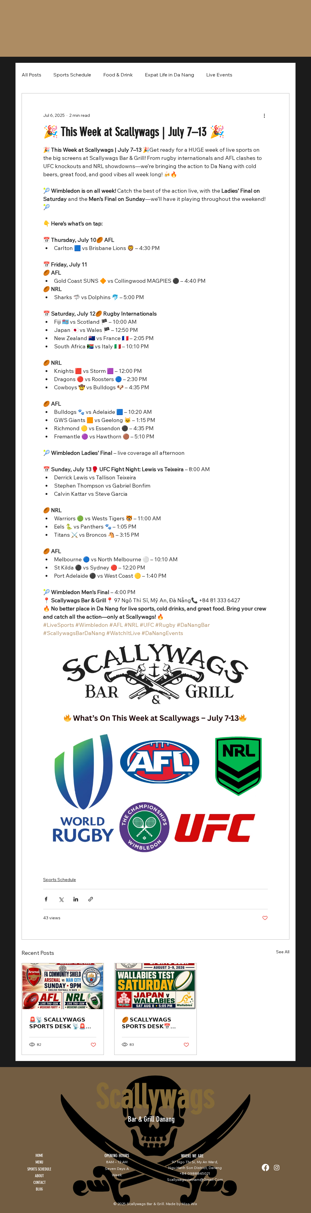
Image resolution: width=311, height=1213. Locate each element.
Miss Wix (189, 1203)
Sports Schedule (72, 75)
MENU (39, 1162)
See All (282, 952)
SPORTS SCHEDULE (39, 1169)
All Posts (31, 75)
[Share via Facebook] (46, 899)
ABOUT (39, 1176)
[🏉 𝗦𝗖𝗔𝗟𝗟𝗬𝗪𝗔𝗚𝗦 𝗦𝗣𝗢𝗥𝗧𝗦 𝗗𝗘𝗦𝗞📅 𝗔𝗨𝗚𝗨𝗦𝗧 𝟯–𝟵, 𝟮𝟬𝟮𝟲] (155, 986)
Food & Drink (118, 75)
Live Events (219, 75)
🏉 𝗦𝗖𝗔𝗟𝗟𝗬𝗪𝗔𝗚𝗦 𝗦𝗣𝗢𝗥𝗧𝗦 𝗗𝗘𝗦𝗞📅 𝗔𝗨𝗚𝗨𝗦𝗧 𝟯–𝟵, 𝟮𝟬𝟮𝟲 (149, 1023)
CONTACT (39, 1182)
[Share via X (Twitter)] (61, 899)
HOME (39, 1155)
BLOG (39, 1189)
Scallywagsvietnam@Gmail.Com (195, 1179)
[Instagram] (276, 1167)
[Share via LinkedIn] (76, 899)
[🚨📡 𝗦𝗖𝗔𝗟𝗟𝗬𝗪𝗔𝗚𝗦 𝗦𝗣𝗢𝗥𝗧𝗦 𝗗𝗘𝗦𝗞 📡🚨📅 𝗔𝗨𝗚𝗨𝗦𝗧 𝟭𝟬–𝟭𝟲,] (63, 986)
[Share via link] (91, 899)
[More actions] (264, 115)
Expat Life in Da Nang (169, 75)
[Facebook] (265, 1167)
